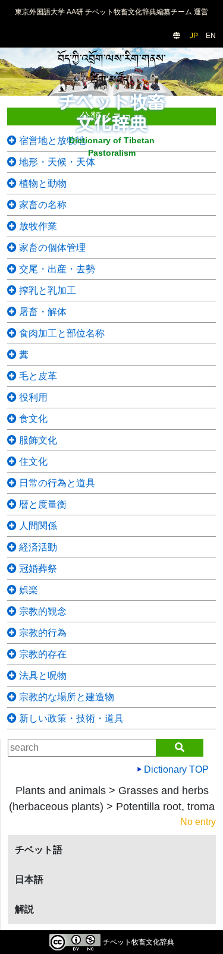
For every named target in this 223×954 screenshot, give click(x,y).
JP (194, 36)
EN (211, 36)
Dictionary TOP (175, 769)
